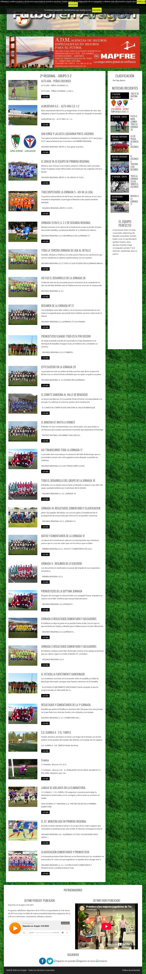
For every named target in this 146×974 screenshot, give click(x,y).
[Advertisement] (125, 303)
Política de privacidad (131, 970)
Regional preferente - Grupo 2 (119, 158)
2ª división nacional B (116, 95)
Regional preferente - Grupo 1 (119, 138)
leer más (45, 96)
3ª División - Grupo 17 (119, 118)
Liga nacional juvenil (117, 198)
